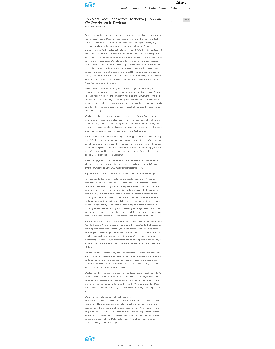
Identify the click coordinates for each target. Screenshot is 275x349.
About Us (124, 8)
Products (174, 8)
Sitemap (154, 346)
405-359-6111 (182, 2)
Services (136, 8)
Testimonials (150, 8)
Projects (162, 8)
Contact (186, 8)
